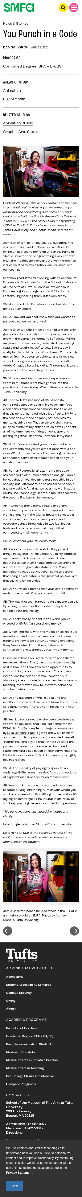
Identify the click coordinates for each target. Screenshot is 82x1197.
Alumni (11, 1008)
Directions (14, 1132)
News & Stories (15, 24)
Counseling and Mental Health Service (40, 230)
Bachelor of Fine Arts (22, 1028)
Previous (7, 931)
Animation (12, 91)
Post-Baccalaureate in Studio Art (30, 1044)
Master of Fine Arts (20, 1052)
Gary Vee (10, 645)
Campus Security (19, 992)
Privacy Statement (19, 1172)
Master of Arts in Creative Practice (32, 1060)
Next (74, 931)
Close (15, 1186)
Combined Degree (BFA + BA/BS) (29, 1036)
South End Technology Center (25, 493)
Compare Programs (21, 1084)
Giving (11, 1000)
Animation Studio (18, 123)
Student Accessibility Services (28, 984)
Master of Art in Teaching (25, 1068)
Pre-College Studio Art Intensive (30, 1076)
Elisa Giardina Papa (21, 733)
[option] (41, 885)
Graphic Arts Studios (21, 132)
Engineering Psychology (21, 291)
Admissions (14, 976)
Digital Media (14, 99)
